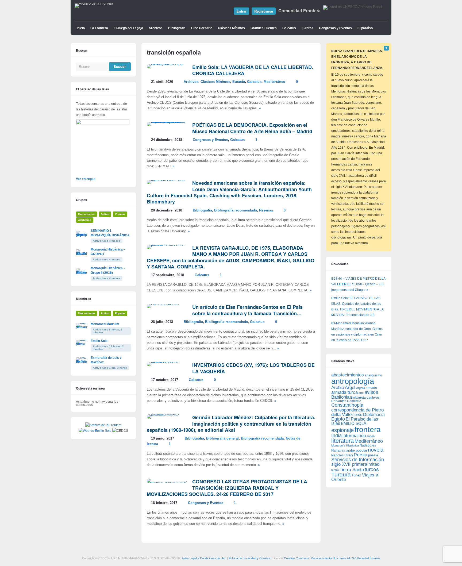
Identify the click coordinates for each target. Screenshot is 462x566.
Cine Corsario (201, 28)
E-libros (307, 28)
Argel (350, 387)
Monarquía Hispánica (345, 445)
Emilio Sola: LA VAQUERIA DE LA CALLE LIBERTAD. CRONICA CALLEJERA (252, 70)
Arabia (337, 387)
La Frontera (99, 28)
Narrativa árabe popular (349, 450)
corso (357, 414)
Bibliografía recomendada (235, 210)
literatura (342, 440)
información (354, 435)
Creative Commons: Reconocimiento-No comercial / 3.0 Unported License (332, 558)
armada (371, 388)
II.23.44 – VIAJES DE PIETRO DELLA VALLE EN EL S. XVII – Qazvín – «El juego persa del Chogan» (358, 284)
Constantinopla (347, 405)
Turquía (341, 474)
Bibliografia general (222, 438)
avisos (371, 392)
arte (361, 392)
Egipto (338, 419)
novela (375, 450)
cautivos (373, 397)
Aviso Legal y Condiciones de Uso (204, 558)
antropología (352, 381)
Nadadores (368, 445)
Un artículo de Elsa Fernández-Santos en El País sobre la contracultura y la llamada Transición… (247, 310)
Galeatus (289, 28)
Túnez (356, 475)
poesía (373, 455)
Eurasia (238, 82)
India (336, 435)
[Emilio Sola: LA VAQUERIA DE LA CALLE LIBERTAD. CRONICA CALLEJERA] (167, 64)
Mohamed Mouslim (105, 324)
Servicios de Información (357, 459)
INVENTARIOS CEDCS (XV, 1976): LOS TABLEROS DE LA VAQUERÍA (253, 368)
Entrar (241, 11)
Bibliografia (177, 28)
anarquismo (373, 375)
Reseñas (266, 210)
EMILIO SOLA (353, 423)
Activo (105, 214)
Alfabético (84, 219)
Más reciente (86, 214)
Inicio (81, 28)
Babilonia (340, 397)
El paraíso (365, 28)
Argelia (360, 388)
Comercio (354, 401)
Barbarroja (358, 397)
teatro (335, 470)
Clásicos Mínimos (231, 28)
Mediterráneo (274, 82)
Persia (360, 454)
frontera (368, 429)
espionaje (342, 430)
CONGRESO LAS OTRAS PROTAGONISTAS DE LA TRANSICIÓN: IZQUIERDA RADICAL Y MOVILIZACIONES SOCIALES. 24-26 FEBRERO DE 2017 (227, 488)
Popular (120, 214)
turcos (372, 469)
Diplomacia (374, 414)
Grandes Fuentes (264, 28)
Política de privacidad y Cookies (249, 558)
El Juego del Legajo (128, 28)
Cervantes (338, 401)
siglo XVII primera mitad (355, 464)
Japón (371, 436)
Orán (348, 455)
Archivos (156, 28)
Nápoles (337, 455)
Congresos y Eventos (335, 28)
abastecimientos (347, 375)
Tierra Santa (352, 469)
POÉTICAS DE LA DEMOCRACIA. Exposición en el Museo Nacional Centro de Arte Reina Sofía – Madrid (252, 127)
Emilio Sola (99, 341)
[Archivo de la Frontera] (94, 3)
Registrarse (263, 11)
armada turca (344, 392)
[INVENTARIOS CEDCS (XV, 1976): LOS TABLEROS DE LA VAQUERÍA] (167, 362)
